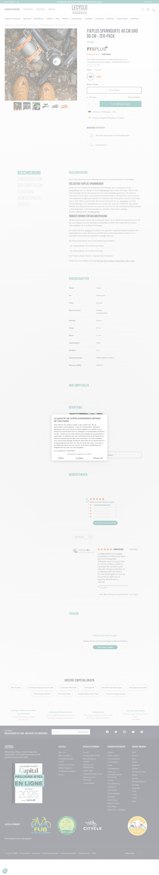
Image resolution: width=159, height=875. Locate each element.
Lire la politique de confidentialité (64, 451)
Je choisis (79, 458)
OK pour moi (98, 458)
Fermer (61, 458)
